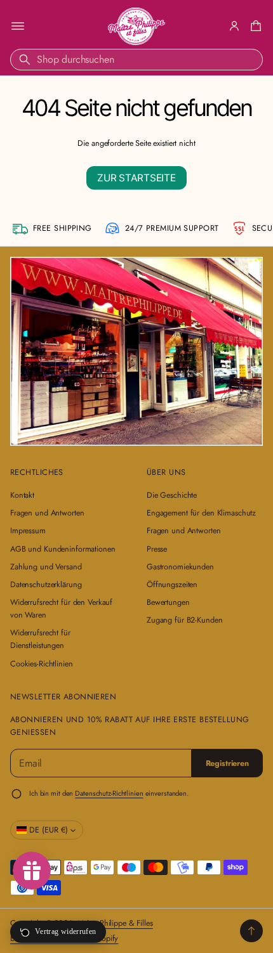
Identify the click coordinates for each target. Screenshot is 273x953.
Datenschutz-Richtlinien (109, 793)
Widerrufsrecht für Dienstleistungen (40, 639)
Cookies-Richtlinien (41, 664)
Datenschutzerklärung (45, 584)
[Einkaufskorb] (254, 26)
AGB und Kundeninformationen (63, 549)
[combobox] (136, 59)
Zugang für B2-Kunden (184, 620)
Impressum (28, 530)
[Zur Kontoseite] (234, 26)
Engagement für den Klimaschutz (201, 513)
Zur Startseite (136, 178)
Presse (157, 549)
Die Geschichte (172, 495)
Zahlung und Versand (46, 567)
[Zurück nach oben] (251, 930)
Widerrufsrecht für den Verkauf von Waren (61, 609)
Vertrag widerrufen (65, 931)
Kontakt (22, 495)
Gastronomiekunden (180, 567)
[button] (254, 26)
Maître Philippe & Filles (115, 923)
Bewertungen (168, 602)
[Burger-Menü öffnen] (17, 26)
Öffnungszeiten (172, 584)
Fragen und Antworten (47, 513)
